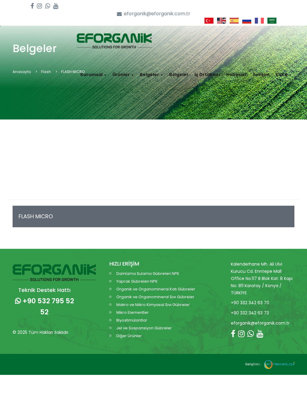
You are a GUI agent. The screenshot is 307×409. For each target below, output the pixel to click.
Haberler (236, 75)
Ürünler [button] (121, 75)
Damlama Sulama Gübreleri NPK (147, 273)
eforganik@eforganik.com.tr (157, 13)
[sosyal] (32, 6)
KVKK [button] (282, 75)
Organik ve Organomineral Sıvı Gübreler (155, 297)
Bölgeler (179, 75)
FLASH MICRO (36, 216)
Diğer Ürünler (129, 336)
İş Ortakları (207, 75)
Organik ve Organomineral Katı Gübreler (155, 289)
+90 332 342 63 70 (250, 303)
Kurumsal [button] (91, 75)
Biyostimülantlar (131, 320)
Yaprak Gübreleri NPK (137, 281)
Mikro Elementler (132, 312)
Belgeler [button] (150, 75)
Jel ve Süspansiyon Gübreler (144, 328)
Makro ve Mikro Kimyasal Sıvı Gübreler (153, 304)
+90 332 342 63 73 (250, 313)
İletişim (261, 75)
